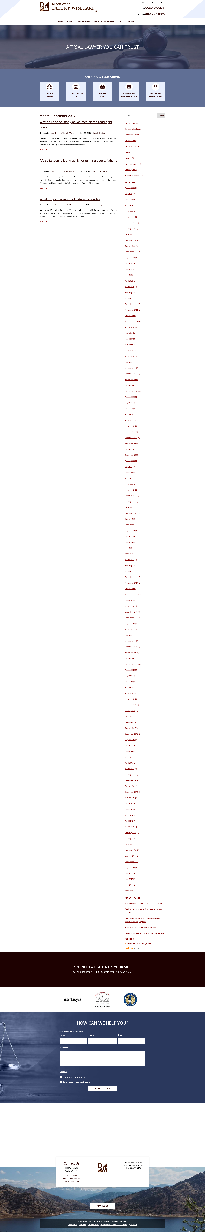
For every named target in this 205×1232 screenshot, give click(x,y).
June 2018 (129, 681)
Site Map (82, 1225)
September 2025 (131, 252)
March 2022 (129, 490)
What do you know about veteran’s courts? (70, 199)
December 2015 (131, 844)
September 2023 (131, 391)
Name (62, 1035)
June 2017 (129, 751)
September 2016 (131, 792)
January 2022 (130, 501)
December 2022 (131, 438)
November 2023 (131, 379)
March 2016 (129, 827)
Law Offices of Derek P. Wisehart (64, 133)
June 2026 (129, 199)
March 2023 (129, 426)
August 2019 (130, 623)
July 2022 (128, 467)
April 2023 (129, 420)
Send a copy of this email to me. (76, 1082)
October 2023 (130, 385)
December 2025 (131, 234)
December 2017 (131, 716)
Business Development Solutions (114, 1225)
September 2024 (131, 321)
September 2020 (131, 594)
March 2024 (129, 356)
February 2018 (130, 705)
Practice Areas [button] (83, 22)
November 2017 (131, 722)
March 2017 (129, 769)
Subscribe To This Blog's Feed (139, 943)
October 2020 (130, 588)
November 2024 (131, 310)
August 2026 (130, 188)
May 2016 (129, 815)
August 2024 (130, 327)
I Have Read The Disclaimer (75, 1077)
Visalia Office (71, 1175)
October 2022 (130, 449)
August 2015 (130, 867)
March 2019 (129, 629)
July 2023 (128, 403)
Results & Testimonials (104, 22)
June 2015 (129, 879)
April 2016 (129, 821)
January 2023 (130, 432)
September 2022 (131, 455)
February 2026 (130, 223)
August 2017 (130, 740)
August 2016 (130, 798)
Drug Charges (98, 205)
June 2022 (129, 472)
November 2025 (131, 240)
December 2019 (131, 612)
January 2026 (130, 228)
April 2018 (129, 693)
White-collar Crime (132, 175)
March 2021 (129, 560)
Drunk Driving (99, 133)
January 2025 (130, 298)
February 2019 (130, 635)
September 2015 (131, 861)
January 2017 (130, 774)
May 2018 (129, 687)
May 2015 (129, 885)
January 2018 (130, 711)
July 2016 (128, 803)
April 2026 (129, 211)
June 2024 (129, 339)
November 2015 (131, 850)
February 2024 (130, 362)
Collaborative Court (133, 129)
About (70, 22)
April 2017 (129, 763)
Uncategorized (131, 169)
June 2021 (129, 542)
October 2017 (130, 728)
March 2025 (129, 287)
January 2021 (130, 571)
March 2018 (129, 699)
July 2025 (128, 263)
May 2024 (129, 345)
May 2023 (129, 414)
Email (121, 1035)
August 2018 (130, 670)
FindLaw (133, 1225)
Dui (126, 152)
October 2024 (130, 315)
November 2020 (131, 583)
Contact (130, 22)
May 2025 (129, 275)
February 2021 (130, 565)
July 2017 (128, 745)
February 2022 (130, 496)
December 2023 (131, 374)
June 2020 (129, 600)
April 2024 (129, 350)
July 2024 (128, 333)
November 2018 (131, 652)
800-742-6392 (155, 14)
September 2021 (131, 525)
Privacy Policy (93, 1225)
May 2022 (129, 478)
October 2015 (130, 856)
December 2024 (131, 304)
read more (44, 149)
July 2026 (128, 194)
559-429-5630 (155, 8)
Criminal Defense (99, 171)
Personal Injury (131, 164)
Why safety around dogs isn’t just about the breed (145, 903)
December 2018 (131, 647)
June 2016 (129, 809)
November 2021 (131, 513)
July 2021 (128, 536)
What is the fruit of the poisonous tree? (141, 927)
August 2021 (130, 530)
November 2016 (131, 780)
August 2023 (130, 397)
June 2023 (129, 408)
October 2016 (130, 786)
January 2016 (130, 838)
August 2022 (130, 461)
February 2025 (130, 292)
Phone (91, 1035)
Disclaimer (63, 1072)
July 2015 (128, 873)
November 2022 (131, 443)
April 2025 (129, 281)
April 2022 (129, 484)
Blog (121, 22)
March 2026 (129, 217)
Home (60, 22)
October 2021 (130, 519)
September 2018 (131, 664)
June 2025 (129, 269)
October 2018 (130, 658)
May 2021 (129, 548)
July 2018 (128, 676)
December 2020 (131, 577)
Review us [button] (102, 1206)
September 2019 (131, 618)
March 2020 (129, 606)
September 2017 (131, 734)
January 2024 (130, 368)
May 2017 (129, 757)
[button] (203, 1216)
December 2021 (131, 507)
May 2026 (129, 205)
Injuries (128, 158)
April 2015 (129, 891)
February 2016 (130, 832)
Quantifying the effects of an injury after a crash (144, 933)
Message (64, 1047)
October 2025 (130, 246)
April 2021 (129, 554)
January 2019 (130, 641)
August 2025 (130, 257)
